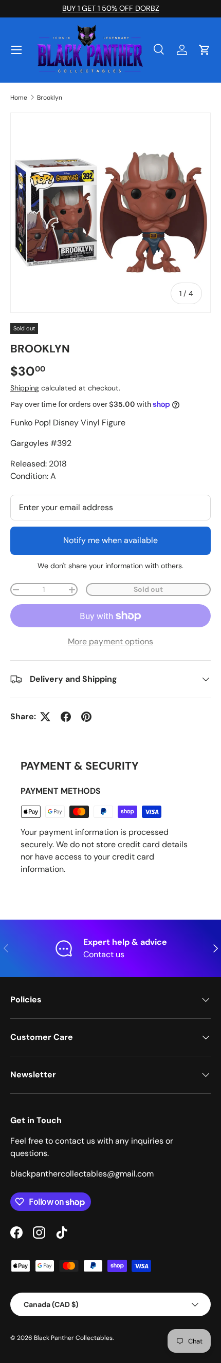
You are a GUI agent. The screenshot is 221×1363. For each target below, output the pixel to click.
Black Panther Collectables (73, 1338)
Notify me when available (110, 540)
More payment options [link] (110, 641)
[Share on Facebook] (66, 716)
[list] (110, 212)
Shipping (24, 388)
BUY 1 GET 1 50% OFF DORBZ (110, 8)
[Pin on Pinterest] (86, 716)
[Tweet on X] (45, 716)
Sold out (148, 589)
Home (18, 98)
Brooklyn (49, 98)
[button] (204, 50)
